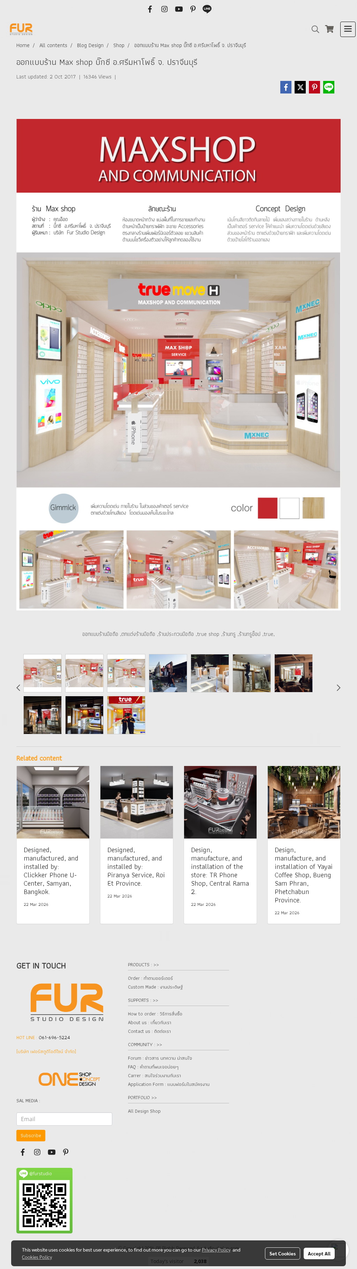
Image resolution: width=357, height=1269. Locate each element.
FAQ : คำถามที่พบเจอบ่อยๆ (153, 1067)
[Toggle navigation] (348, 29)
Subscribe (31, 1135)
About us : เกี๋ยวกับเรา (149, 1022)
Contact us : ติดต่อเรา (149, 1031)
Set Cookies (282, 1253)
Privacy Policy (216, 1249)
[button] (313, 29)
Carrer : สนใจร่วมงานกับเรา (154, 1075)
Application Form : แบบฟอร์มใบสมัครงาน (169, 1084)
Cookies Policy (37, 1257)
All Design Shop (144, 1111)
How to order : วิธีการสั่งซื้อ (155, 1014)
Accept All (319, 1253)
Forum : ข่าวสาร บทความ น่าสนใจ (160, 1058)
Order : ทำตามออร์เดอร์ (150, 978)
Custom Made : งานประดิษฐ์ (155, 987)
